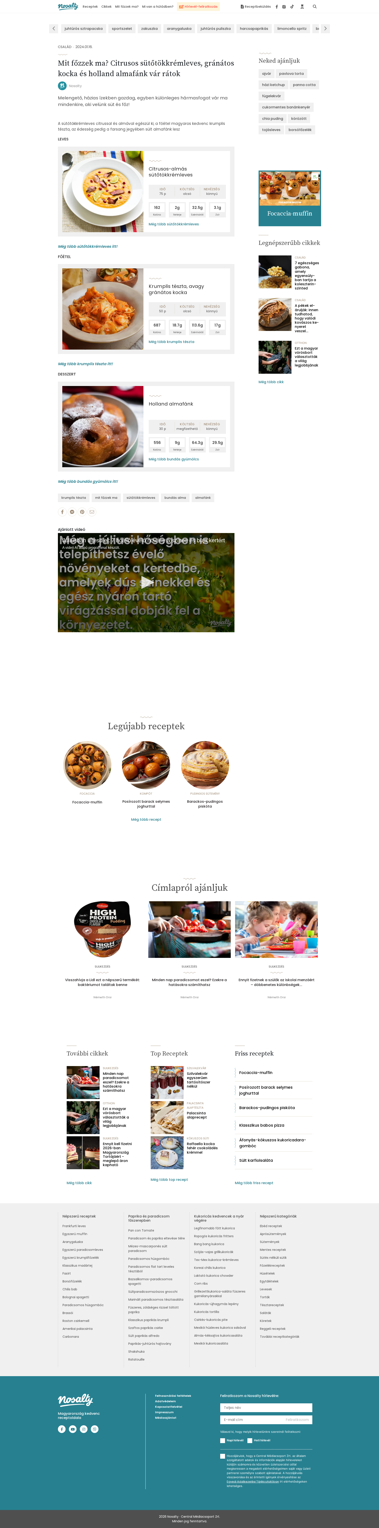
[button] (146, 582)
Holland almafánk (171, 403)
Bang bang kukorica (209, 1244)
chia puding (272, 118)
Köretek (266, 1321)
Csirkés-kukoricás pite (211, 1320)
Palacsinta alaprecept (197, 1115)
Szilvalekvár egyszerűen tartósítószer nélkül (198, 1080)
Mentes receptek (273, 1250)
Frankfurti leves (74, 1226)
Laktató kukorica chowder (213, 1275)
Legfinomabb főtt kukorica (214, 1228)
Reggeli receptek (273, 1329)
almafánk (203, 498)
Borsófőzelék (72, 1281)
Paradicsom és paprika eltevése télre (156, 1238)
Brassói (68, 1313)
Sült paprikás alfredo (143, 1336)
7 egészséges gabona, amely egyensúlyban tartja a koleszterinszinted (307, 275)
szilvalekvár (196, 1068)
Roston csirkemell (76, 1321)
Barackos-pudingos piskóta (205, 804)
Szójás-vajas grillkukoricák (213, 1252)
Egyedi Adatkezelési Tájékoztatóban (253, 1482)
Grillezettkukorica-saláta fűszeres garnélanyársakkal (219, 1293)
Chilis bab (70, 1289)
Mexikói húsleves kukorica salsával (220, 1327)
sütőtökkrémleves (141, 498)
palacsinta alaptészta (195, 1105)
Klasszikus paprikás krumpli (148, 1320)
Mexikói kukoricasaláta (211, 1343)
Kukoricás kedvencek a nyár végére (219, 1218)
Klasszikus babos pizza (261, 1125)
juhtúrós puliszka (216, 28)
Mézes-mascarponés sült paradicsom (147, 1248)
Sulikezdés (102, 966)
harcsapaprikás (254, 28)
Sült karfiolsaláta (256, 1160)
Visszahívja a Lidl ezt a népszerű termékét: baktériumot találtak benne (102, 982)
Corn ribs (201, 1283)
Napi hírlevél (235, 1440)
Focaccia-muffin (87, 802)
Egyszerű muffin (75, 1234)
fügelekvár (271, 96)
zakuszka (149, 28)
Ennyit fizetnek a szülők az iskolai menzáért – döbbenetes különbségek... (277, 982)
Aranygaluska (73, 1242)
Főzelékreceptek (272, 1265)
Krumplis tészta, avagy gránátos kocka (176, 289)
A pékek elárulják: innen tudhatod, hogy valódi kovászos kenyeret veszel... (307, 318)
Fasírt (67, 1273)
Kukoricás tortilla (206, 1312)
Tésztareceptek (272, 1305)
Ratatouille (136, 1359)
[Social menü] (285, 6)
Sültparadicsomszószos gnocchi (152, 1291)
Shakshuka (136, 1351)
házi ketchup (273, 84)
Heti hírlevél (262, 1440)
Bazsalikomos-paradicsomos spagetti (150, 1281)
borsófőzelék (300, 129)
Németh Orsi (102, 997)
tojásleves (271, 129)
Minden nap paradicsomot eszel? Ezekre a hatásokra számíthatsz (189, 982)
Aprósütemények (273, 1234)
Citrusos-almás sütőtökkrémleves (171, 171)
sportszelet (122, 28)
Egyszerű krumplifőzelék (81, 1257)
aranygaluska (179, 28)
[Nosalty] (68, 6)
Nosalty (75, 85)
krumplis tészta (73, 498)
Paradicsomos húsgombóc (83, 1305)
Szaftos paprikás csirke (145, 1328)
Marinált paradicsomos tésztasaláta (155, 1299)
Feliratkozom (297, 1419)
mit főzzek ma (106, 498)
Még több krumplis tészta (171, 341)
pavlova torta (291, 73)
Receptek (90, 6)
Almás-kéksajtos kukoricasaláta (218, 1335)
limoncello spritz (292, 28)
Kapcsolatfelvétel (168, 1407)
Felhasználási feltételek (173, 1396)
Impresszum (164, 1412)
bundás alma (175, 498)
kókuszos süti (198, 1138)
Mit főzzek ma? (127, 6)
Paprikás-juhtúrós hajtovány (149, 1343)
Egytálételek (269, 1281)
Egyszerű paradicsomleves (83, 1250)
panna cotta (304, 84)
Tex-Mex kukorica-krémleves (216, 1260)
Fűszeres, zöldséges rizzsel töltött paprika (153, 1309)
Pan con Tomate (141, 1230)
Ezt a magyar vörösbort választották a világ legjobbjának (306, 356)
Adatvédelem (165, 1401)
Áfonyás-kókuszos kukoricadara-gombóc (272, 1143)
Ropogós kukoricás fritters (214, 1236)
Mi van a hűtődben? (157, 6)
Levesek (266, 1289)
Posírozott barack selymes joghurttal (146, 804)
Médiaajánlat (165, 1418)
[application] (146, 582)
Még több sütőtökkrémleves (174, 224)
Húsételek (267, 1273)
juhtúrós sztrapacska (84, 28)
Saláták (265, 1313)
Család (65, 46)
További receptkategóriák (279, 1336)
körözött (299, 118)
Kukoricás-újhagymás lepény (216, 1304)
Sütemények (269, 1242)
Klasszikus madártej (77, 1265)
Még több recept (146, 819)
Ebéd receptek (271, 1226)
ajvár (266, 73)
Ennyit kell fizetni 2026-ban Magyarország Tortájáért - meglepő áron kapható (117, 1154)
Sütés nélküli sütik (273, 1257)
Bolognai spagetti (76, 1297)
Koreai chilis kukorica (209, 1268)
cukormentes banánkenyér (286, 107)
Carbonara (71, 1336)
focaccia (87, 794)
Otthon (301, 343)
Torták (265, 1297)
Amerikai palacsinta (78, 1329)
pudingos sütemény (205, 794)
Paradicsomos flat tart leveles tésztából (151, 1268)
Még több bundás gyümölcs (174, 459)
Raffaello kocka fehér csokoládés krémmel (202, 1148)
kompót (146, 794)
